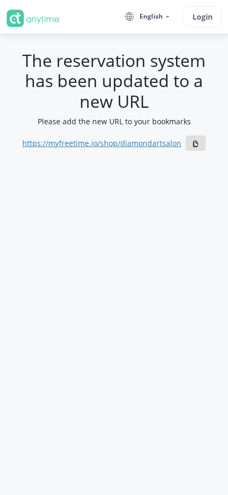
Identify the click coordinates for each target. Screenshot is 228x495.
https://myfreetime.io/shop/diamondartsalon (101, 143)
